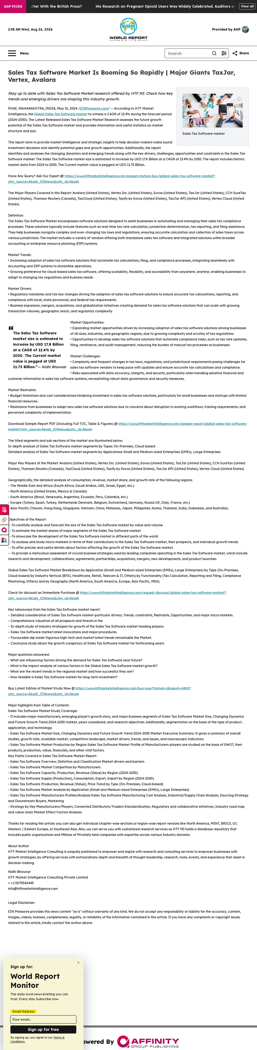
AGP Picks (13, 6)
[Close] (78, 963)
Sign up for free (43, 1029)
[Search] (214, 53)
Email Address (23, 1011)
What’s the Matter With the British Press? (43, 6)
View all (247, 6)
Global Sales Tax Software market (60, 114)
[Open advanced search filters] (224, 53)
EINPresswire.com (94, 108)
